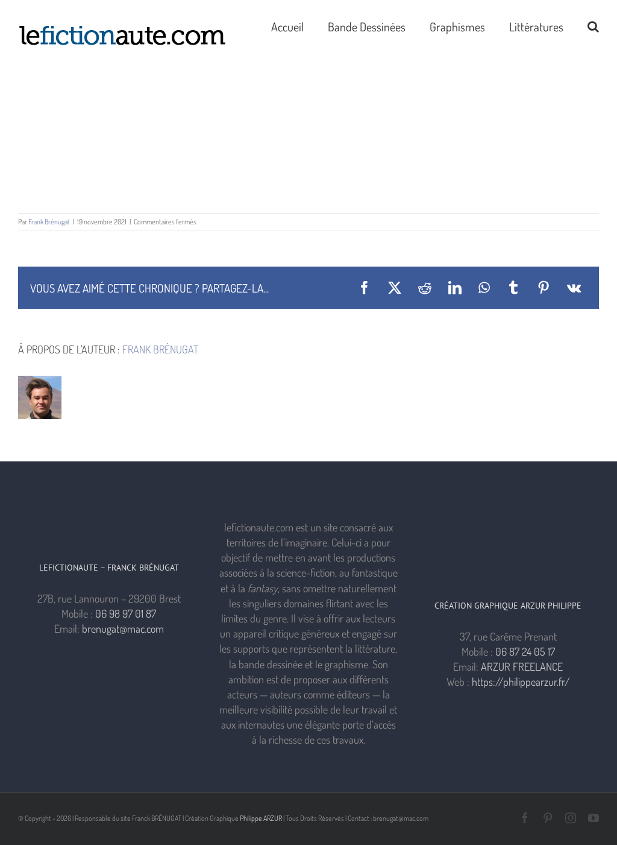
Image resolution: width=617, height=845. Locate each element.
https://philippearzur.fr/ (521, 681)
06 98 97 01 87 (125, 613)
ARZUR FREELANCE (522, 666)
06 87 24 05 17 (525, 651)
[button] (593, 25)
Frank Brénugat (49, 221)
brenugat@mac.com (123, 628)
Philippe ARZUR (261, 818)
